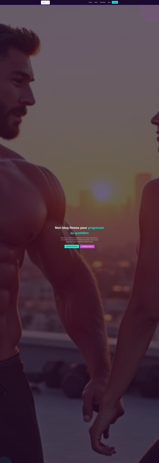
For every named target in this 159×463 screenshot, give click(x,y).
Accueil (90, 2)
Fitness (96, 2)
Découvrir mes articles (71, 246)
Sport (109, 2)
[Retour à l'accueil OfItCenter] (45, 2)
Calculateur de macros (87, 246)
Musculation (102, 2)
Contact (115, 2)
